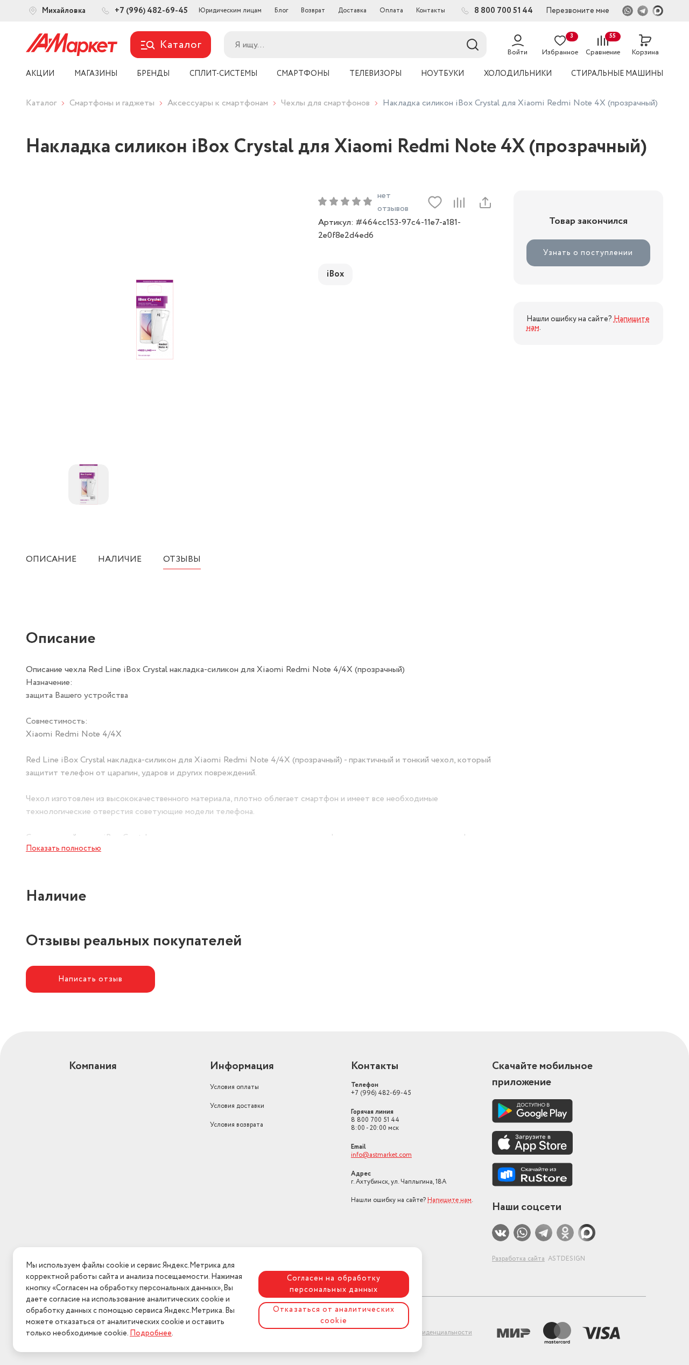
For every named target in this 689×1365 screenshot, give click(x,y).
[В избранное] (435, 202)
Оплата (391, 10)
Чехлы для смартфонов (325, 103)
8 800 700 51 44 (375, 1120)
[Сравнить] (459, 202)
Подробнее (151, 1333)
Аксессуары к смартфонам (217, 103)
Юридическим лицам (230, 10)
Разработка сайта (518, 1258)
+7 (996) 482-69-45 (381, 1089)
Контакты (430, 10)
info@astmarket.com (381, 1154)
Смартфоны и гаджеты (111, 103)
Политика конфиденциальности (423, 1332)
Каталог (41, 103)
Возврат (313, 10)
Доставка (352, 10)
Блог (281, 10)
